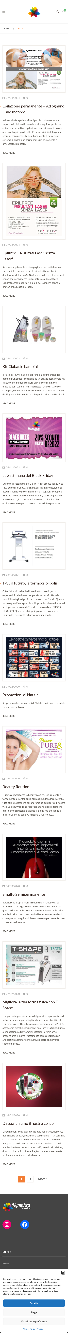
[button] (63, 1272)
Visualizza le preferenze (34, 1321)
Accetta (34, 1303)
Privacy (40, 1329)
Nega (34, 1312)
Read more (8, 153)
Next (41, 1179)
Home (6, 28)
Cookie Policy (29, 1329)
